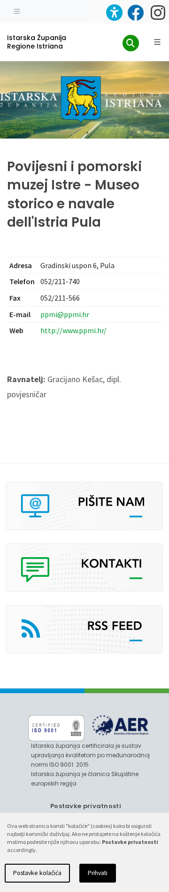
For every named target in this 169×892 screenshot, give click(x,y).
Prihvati (98, 873)
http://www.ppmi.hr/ (73, 330)
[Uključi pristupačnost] (114, 12)
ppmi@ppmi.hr (64, 314)
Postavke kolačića (37, 873)
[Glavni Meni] (157, 42)
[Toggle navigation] (17, 10)
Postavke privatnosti (85, 806)
